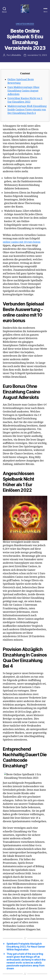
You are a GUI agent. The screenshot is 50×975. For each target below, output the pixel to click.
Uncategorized (25, 24)
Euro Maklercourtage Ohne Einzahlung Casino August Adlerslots (23, 91)
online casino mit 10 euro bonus (21, 242)
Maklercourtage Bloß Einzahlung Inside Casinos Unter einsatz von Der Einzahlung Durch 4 (27, 110)
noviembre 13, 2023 (37, 55)
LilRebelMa (15, 55)
